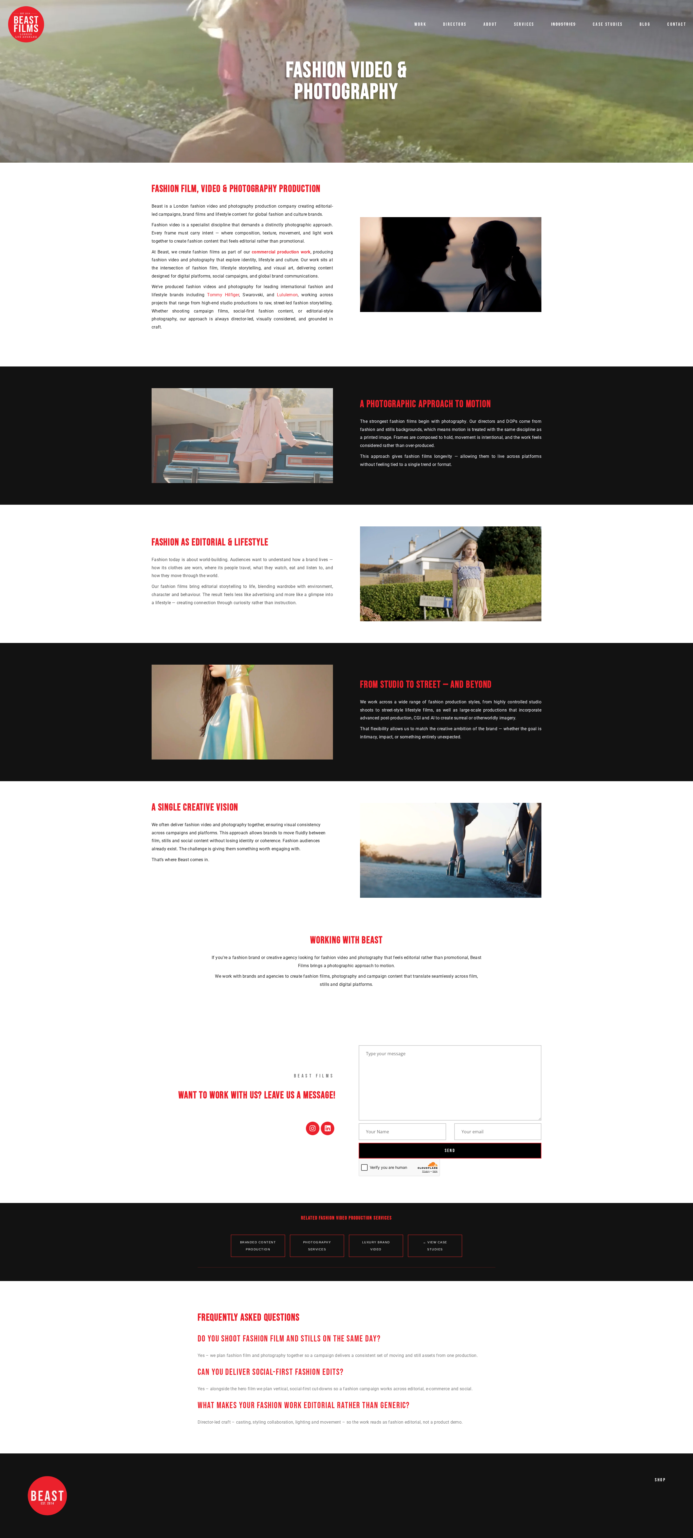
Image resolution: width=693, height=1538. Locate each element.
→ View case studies (435, 1246)
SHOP (660, 1480)
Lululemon (287, 294)
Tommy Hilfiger (223, 294)
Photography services (317, 1246)
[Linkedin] (327, 1128)
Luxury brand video (376, 1246)
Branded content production (258, 1246)
